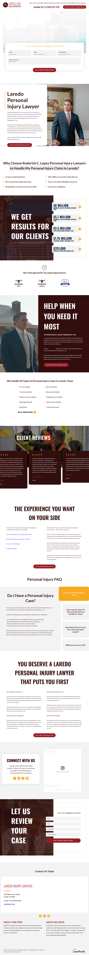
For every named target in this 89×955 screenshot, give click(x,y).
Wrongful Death (25, 402)
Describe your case (14, 59)
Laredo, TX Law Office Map (12, 900)
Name (11, 52)
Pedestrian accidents (53, 397)
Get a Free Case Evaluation (44, 566)
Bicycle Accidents (52, 392)
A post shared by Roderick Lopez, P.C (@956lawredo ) (63, 790)
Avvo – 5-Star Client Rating (13, 543)
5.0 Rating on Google (12, 548)
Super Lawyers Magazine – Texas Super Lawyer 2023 (19, 534)
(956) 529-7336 (53, 7)
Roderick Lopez (52, 348)
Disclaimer (18, 951)
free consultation (35, 137)
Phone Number (63, 52)
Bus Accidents (50, 387)
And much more (51, 407)
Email (35, 52)
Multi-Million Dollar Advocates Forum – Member (18, 539)
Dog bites (22, 407)
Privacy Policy (6, 951)
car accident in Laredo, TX (26, 112)
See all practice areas (25, 412)
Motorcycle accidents (27, 397)
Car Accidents (24, 387)
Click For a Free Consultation (74, 7)
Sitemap (13, 951)
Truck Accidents (25, 392)
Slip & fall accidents (52, 402)
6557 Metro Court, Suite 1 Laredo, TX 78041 (12, 896)
